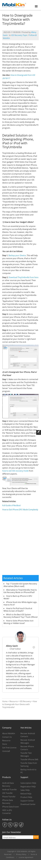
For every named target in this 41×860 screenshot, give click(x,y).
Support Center (27, 800)
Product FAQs (26, 797)
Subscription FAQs (28, 783)
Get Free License (9, 747)
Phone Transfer (8, 796)
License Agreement (26, 857)
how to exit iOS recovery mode (15, 471)
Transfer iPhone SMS (29, 759)
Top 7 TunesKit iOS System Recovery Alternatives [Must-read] (20, 584)
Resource (14, 701)
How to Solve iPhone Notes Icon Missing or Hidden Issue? (18, 621)
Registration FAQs (28, 786)
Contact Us (7, 737)
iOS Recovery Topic (19, 35)
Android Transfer (9, 789)
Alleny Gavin (12, 645)
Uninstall (6, 751)
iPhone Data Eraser (10, 806)
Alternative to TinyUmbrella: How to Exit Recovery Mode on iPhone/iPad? (20, 591)
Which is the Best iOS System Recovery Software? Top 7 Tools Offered (20, 615)
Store (4, 744)
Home (5, 701)
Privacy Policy (21, 854)
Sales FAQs (25, 790)
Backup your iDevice (17, 255)
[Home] (14, 5)
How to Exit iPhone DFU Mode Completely (20, 509)
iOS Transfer (7, 793)
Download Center (28, 804)
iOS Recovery (25, 701)
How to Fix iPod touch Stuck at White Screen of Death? (18, 609)
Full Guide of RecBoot (11, 505)
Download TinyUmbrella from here (23, 277)
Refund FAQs (25, 793)
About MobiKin (8, 733)
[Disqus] (20, 544)
